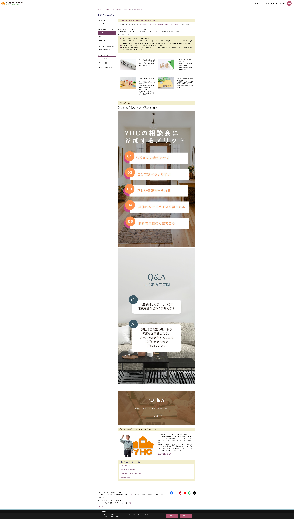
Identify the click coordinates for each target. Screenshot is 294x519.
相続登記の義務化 (125, 465)
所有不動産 (102, 41)
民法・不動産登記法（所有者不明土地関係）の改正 (137, 20)
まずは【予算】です (104, 50)
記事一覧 (101, 24)
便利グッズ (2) (103, 63)
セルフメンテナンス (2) (105, 67)
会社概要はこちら (165, 454)
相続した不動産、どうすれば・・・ (130, 469)
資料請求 (266, 3)
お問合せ (258, 3)
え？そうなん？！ (104, 59)
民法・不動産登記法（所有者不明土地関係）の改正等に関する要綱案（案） (161, 24)
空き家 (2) (101, 37)
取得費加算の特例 (125, 477)
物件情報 (282, 3)
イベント (274, 3)
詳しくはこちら (157, 416)
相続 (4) (101, 32)
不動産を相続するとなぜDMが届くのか (131, 473)
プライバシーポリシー (137, 515)
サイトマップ (102, 506)
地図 (131, 494)
